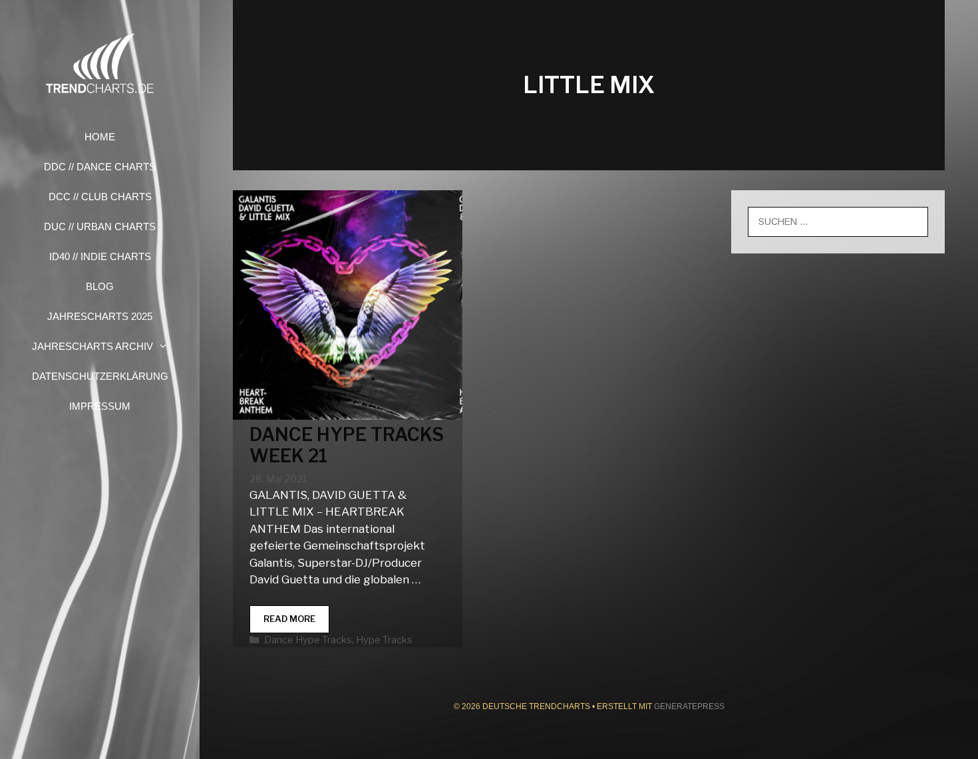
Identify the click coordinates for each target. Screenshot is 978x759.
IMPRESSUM (99, 406)
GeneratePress (689, 706)
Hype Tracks (384, 640)
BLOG (100, 286)
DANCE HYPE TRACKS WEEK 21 (346, 445)
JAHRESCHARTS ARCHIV (92, 346)
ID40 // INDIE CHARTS (100, 256)
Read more (296, 623)
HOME (99, 136)
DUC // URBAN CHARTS (100, 226)
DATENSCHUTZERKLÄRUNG (100, 376)
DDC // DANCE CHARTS (100, 166)
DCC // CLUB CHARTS (100, 196)
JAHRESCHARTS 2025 (99, 316)
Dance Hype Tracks (308, 640)
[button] (167, 346)
